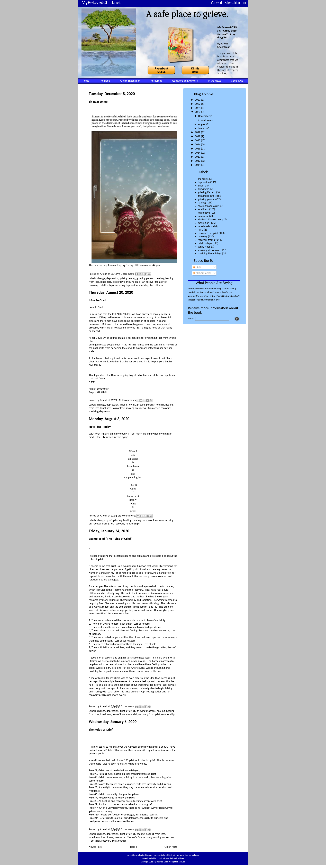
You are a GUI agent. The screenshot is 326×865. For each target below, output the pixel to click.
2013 (198, 157)
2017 (198, 140)
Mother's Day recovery (210, 219)
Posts (198, 267)
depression (204, 182)
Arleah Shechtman (130, 81)
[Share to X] (143, 274)
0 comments (127, 273)
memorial (203, 216)
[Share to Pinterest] (149, 274)
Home (86, 81)
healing (202, 202)
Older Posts (171, 847)
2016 (198, 144)
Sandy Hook (204, 247)
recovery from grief (208, 240)
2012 (198, 161)
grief (200, 185)
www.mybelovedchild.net (164, 855)
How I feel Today (100, 427)
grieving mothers (207, 196)
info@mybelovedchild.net (173, 859)
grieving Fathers (206, 192)
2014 (198, 153)
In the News (214, 81)
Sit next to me (205, 120)
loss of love (204, 213)
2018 (198, 136)
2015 (198, 148)
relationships (205, 243)
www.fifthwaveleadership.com (139, 855)
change (202, 179)
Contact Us (237, 81)
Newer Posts (95, 847)
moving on (203, 223)
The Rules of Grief (101, 729)
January (202, 128)
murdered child (206, 226)
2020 (198, 112)
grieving (202, 189)
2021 (198, 108)
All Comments (203, 273)
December (204, 116)
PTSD (200, 230)
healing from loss (207, 206)
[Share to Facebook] (146, 274)
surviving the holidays (209, 253)
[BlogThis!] (139, 274)
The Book (104, 81)
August (202, 124)
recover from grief (208, 233)
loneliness (203, 209)
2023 (198, 100)
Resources (156, 81)
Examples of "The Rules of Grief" (110, 539)
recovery (202, 236)
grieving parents (207, 199)
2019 (198, 132)
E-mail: (191, 319)
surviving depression (209, 250)
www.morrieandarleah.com (187, 855)
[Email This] (136, 274)
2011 (198, 165)
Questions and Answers (185, 81)
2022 (198, 104)
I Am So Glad (97, 300)
